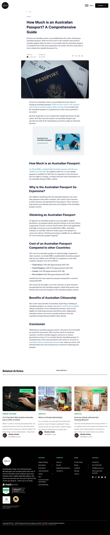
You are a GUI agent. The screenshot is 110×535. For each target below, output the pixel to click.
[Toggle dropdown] (52, 474)
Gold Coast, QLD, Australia (97, 472)
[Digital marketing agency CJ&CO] (5, 5)
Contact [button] (100, 5)
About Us (59, 462)
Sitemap (76, 471)
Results (58, 465)
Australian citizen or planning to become (44, 342)
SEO (39, 477)
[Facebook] (73, 55)
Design (40, 474)
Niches (76, 465)
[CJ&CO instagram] (95, 477)
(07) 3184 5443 (97, 465)
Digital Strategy (43, 462)
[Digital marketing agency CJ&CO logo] (7, 461)
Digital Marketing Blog (63, 468)
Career (5, 414)
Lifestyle (29, 16)
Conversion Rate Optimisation (43, 481)
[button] (81, 370)
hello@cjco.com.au (98, 468)
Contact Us (59, 471)
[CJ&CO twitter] (105, 477)
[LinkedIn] (79, 55)
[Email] (82, 55)
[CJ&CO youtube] (102, 477)
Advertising (41, 465)
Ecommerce (42, 468)
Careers (76, 474)
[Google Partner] (6, 500)
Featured (12, 414)
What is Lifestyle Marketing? (50, 417)
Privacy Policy (78, 462)
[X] (76, 55)
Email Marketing (43, 484)
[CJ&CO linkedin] (98, 477)
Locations (77, 468)
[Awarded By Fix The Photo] (17, 499)
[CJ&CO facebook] (92, 477)
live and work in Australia (69, 306)
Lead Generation (43, 471)
